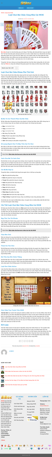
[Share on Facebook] (22, 341)
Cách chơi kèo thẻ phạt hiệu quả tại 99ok (16, 384)
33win (3, 440)
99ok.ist (7, 64)
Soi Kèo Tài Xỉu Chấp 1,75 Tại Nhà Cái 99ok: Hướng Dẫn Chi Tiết (22, 380)
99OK (2, 12)
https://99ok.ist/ (44, 405)
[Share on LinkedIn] (32, 341)
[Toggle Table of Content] (15, 68)
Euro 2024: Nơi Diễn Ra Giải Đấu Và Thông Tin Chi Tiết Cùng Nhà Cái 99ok (24, 375)
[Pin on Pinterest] (30, 341)
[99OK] (26, 3)
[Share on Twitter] (25, 341)
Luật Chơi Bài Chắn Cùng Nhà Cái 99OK (15, 366)
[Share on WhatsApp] (20, 341)
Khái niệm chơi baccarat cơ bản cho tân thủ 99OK (18, 371)
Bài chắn (3, 52)
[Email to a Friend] (27, 341)
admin (32, 18)
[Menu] (2, 3)
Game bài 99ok (9, 12)
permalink (37, 345)
